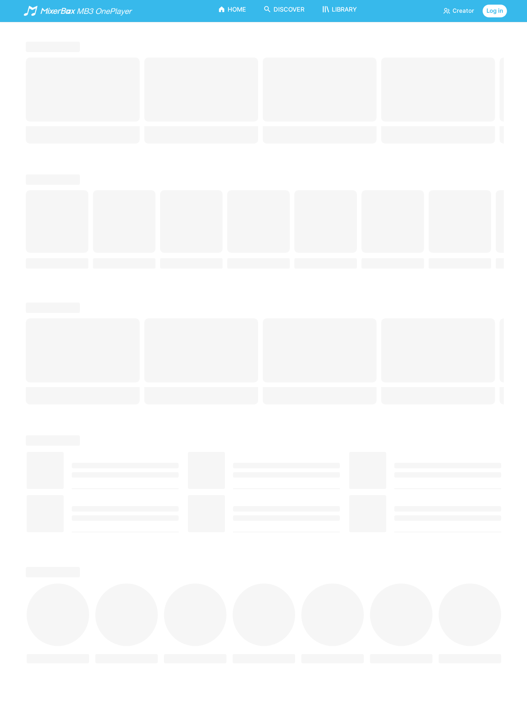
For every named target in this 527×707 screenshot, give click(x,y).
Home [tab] (237, 9)
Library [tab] (344, 9)
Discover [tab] (289, 9)
